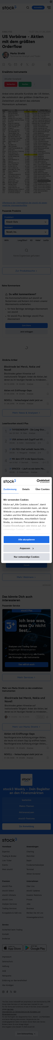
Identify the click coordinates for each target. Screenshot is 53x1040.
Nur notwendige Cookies (26, 557)
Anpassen (25, 548)
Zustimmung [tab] (9, 489)
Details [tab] (26, 489)
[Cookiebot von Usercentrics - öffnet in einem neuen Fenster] (37, 481)
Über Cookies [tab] (42, 489)
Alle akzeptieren (26, 539)
